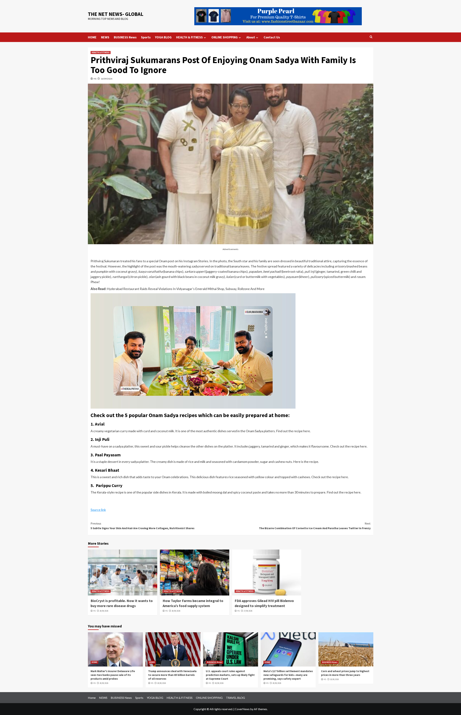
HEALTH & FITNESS (189, 37)
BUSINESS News (125, 37)
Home (92, 697)
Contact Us (272, 37)
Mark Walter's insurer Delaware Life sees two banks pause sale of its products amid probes (113, 674)
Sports (146, 37)
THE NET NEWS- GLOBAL (115, 14)
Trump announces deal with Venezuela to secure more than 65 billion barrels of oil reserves (172, 674)
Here (297, 462)
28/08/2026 (104, 611)
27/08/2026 (248, 611)
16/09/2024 (106, 78)
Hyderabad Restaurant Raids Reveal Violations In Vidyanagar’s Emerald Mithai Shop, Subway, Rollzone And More (186, 289)
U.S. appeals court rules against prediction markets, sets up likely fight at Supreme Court (230, 674)
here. (307, 431)
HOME (92, 37)
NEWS (105, 37)
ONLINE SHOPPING (224, 37)
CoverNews (242, 709)
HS (95, 78)
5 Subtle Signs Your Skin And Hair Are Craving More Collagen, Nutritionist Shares (142, 526)
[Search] (371, 37)
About (250, 37)
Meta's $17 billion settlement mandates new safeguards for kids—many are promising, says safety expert (288, 674)
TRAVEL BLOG (235, 697)
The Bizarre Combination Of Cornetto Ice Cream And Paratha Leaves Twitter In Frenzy (315, 526)
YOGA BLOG (163, 37)
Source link (98, 510)
